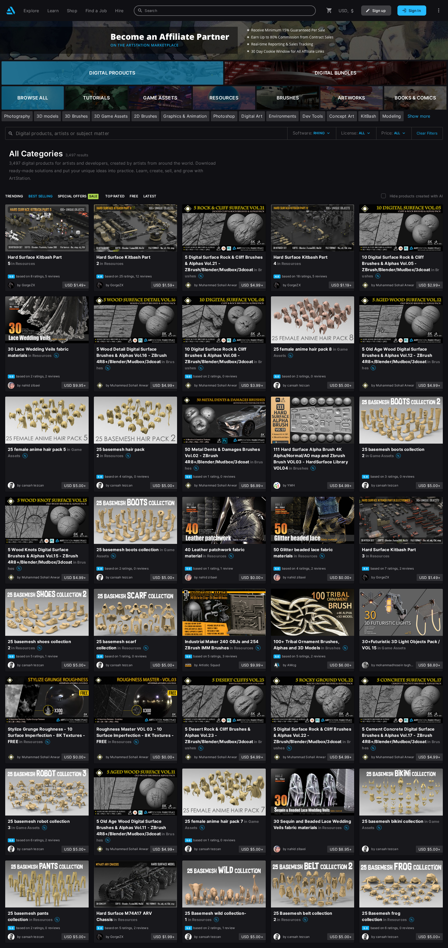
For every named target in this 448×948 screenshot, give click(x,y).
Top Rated (114, 196)
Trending (14, 196)
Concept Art (341, 116)
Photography (17, 116)
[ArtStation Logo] (10, 10)
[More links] (439, 10)
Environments (282, 116)
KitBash (368, 116)
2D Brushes (145, 116)
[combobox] (225, 10)
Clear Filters (427, 133)
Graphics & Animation (185, 116)
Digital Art (251, 116)
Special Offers (77, 196)
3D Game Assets (111, 116)
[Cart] (329, 10)
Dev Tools (313, 116)
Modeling (391, 116)
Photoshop (224, 116)
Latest (149, 196)
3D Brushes (76, 116)
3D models (47, 116)
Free (134, 196)
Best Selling (41, 196)
